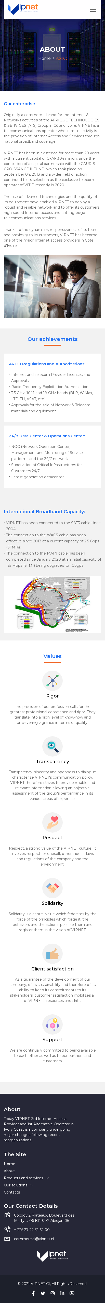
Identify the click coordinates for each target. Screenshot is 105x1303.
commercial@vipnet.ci (34, 1239)
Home (44, 58)
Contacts (12, 1192)
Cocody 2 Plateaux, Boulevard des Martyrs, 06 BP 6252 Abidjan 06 (44, 1218)
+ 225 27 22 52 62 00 (32, 1229)
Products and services (23, 1178)
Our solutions (15, 1185)
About (9, 1171)
